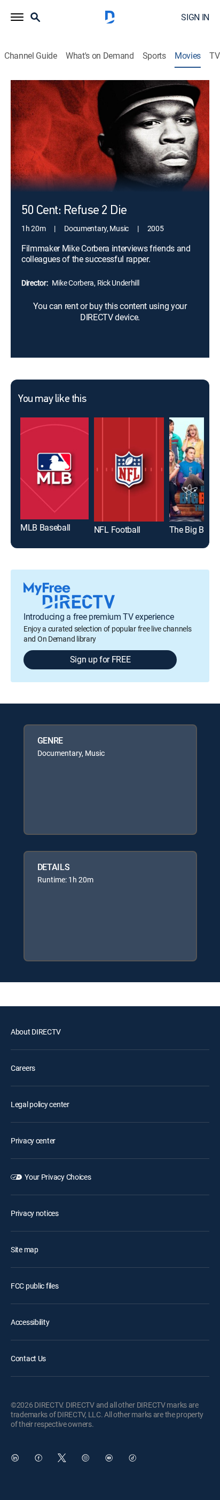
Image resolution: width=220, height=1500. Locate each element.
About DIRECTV (35, 1032)
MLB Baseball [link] (45, 527)
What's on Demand (100, 55)
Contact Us (28, 1358)
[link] (54, 468)
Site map (24, 1249)
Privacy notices (35, 1213)
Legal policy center (40, 1104)
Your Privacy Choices (58, 1177)
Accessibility (30, 1322)
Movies (188, 55)
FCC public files (35, 1286)
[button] (17, 17)
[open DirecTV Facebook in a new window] (38, 1458)
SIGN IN (195, 17)
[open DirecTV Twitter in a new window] (62, 1458)
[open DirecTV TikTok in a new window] (132, 1458)
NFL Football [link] (117, 529)
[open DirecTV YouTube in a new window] (109, 1458)
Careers (23, 1068)
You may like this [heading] (52, 399)
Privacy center (33, 1140)
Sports (154, 55)
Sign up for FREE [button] (100, 659)
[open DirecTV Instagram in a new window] (85, 1458)
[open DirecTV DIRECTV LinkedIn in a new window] (15, 1458)
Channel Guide (30, 55)
